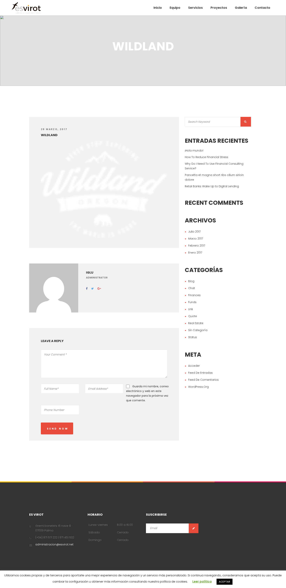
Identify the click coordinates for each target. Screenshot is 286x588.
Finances (194, 295)
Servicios (195, 7)
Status (192, 337)
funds (192, 302)
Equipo (175, 7)
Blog (191, 281)
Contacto (262, 7)
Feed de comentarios (203, 380)
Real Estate (195, 323)
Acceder (194, 366)
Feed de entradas (200, 373)
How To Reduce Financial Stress (206, 157)
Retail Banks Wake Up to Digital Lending (212, 186)
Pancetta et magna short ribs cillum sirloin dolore (214, 177)
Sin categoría (197, 330)
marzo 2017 (195, 239)
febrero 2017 (196, 246)
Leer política (202, 581)
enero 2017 (195, 253)
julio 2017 (194, 232)
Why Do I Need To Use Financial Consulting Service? (214, 166)
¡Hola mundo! (194, 150)
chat (191, 288)
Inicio (158, 7)
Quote (192, 316)
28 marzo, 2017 (54, 129)
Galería (241, 7)
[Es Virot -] (26, 8)
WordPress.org (198, 387)
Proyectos (219, 7)
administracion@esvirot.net (54, 544)
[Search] (245, 122)
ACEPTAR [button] (224, 582)
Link (190, 309)
